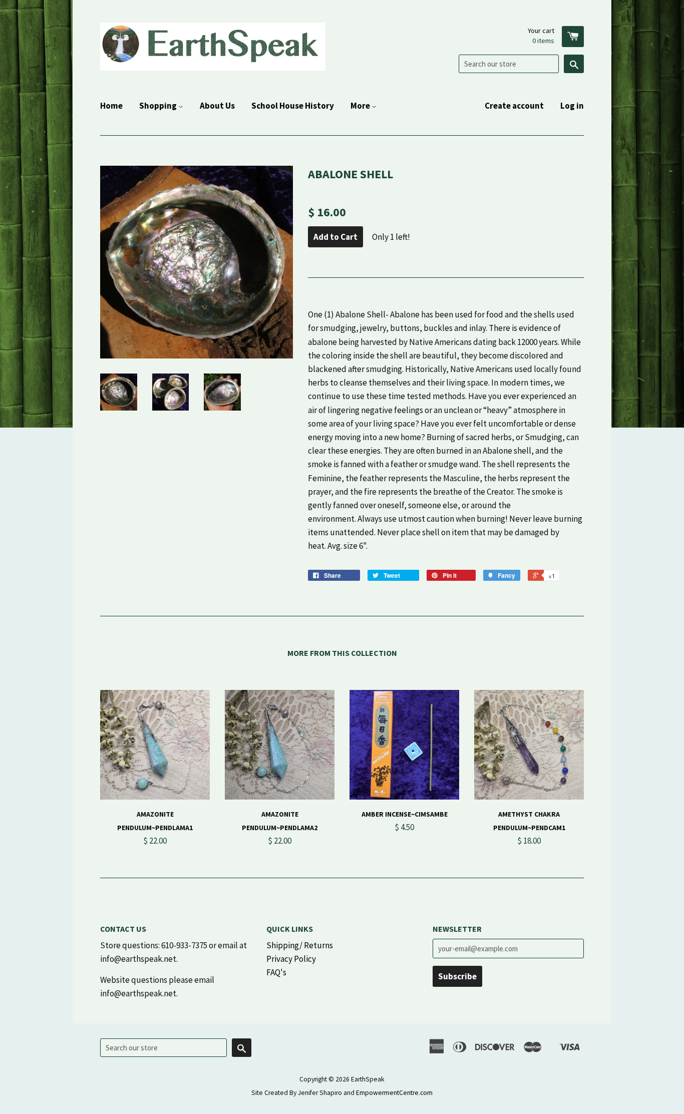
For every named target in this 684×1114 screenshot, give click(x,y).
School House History (292, 105)
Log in (572, 105)
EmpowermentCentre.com (394, 1092)
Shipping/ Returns (299, 945)
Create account (514, 105)
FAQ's (276, 972)
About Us (217, 105)
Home (111, 105)
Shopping (158, 105)
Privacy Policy (291, 958)
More (361, 105)
